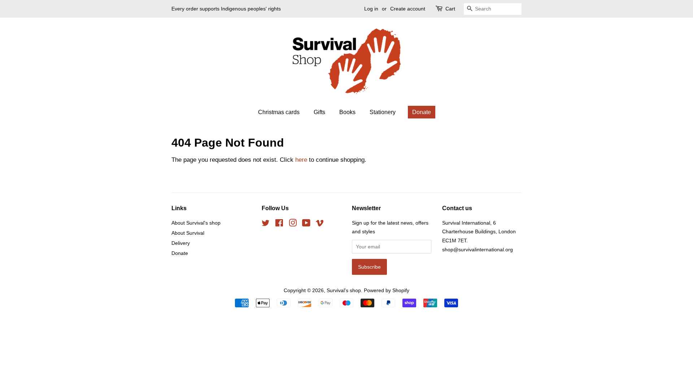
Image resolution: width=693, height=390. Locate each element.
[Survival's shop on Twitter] (266, 224)
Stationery (383, 112)
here (301, 159)
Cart (450, 9)
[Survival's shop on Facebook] (279, 224)
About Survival (187, 233)
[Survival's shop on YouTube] (306, 224)
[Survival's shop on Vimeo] (320, 224)
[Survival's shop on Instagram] (293, 224)
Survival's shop (344, 290)
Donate (421, 112)
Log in (371, 9)
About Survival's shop (196, 223)
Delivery (180, 243)
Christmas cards (279, 112)
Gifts (319, 112)
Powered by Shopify (386, 290)
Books (347, 112)
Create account (407, 9)
